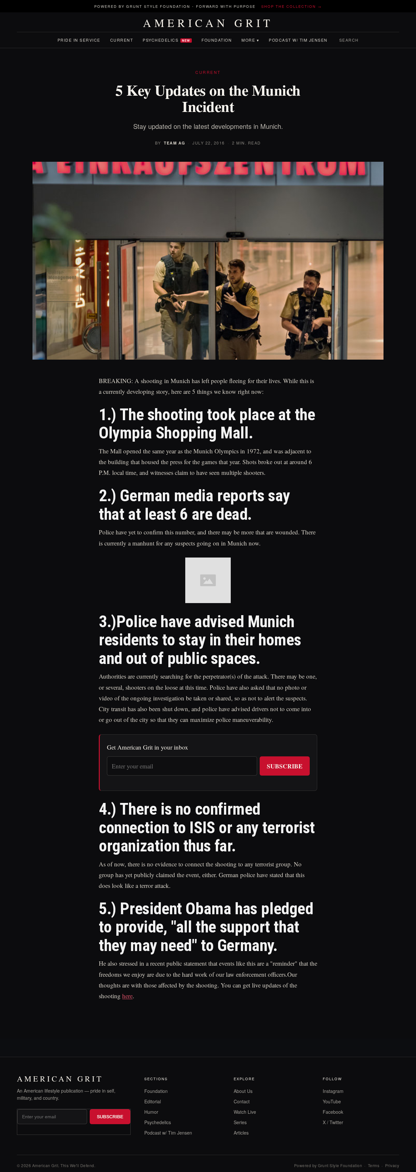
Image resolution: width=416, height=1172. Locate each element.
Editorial (152, 1101)
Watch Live (245, 1112)
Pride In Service (79, 40)
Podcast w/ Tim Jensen (298, 40)
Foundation (217, 40)
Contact (242, 1101)
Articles (241, 1132)
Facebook (333, 1112)
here (127, 996)
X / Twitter (333, 1122)
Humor (151, 1112)
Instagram (333, 1091)
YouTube (332, 1101)
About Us (243, 1091)
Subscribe (285, 766)
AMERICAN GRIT (208, 23)
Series (240, 1122)
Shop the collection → (291, 6)
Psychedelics (166, 40)
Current (121, 40)
